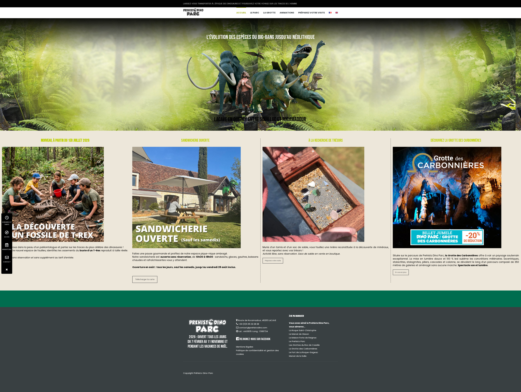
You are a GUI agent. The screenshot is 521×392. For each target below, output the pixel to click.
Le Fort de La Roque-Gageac (303, 352)
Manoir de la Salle (297, 356)
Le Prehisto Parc (297, 341)
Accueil (241, 12)
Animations (287, 12)
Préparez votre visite (311, 12)
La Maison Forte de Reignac (303, 337)
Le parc (254, 12)
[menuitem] (330, 12)
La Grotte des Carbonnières (303, 348)
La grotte (269, 12)
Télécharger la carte (145, 279)
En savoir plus (400, 272)
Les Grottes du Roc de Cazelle (304, 345)
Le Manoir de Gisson (299, 334)
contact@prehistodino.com (253, 327)
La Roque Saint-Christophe (302, 330)
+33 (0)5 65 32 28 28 (249, 324)
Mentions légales (244, 346)
